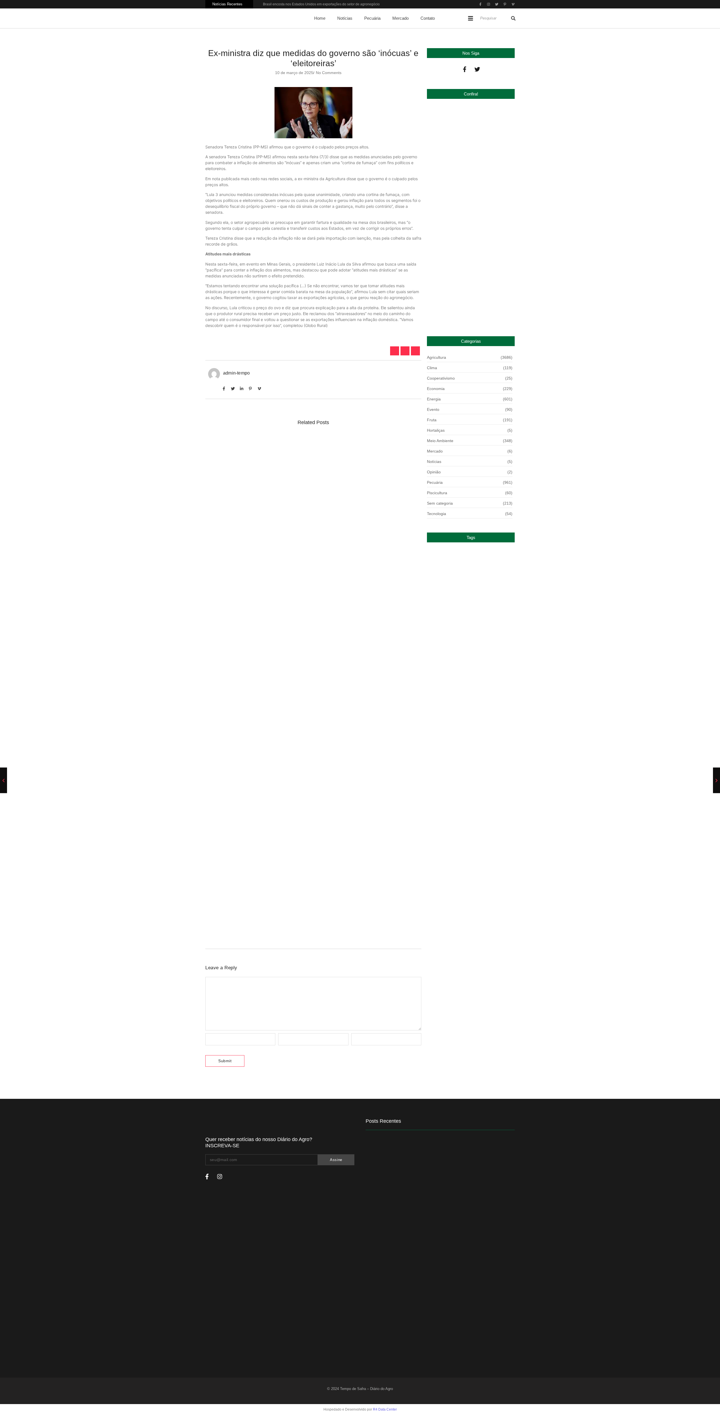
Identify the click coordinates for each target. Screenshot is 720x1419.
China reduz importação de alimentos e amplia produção (469, 204)
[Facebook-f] (464, 69)
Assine (336, 1160)
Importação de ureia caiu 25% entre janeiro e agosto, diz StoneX (467, 311)
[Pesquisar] (513, 18)
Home (319, 18)
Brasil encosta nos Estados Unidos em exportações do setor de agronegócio (321, 4)
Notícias (344, 18)
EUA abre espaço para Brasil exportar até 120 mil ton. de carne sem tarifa (294, 923)
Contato (427, 18)
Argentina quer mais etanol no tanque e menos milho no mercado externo (294, 761)
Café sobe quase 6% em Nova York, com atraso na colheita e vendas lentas (297, 573)
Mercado (400, 18)
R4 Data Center (385, 1409)
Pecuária (372, 18)
